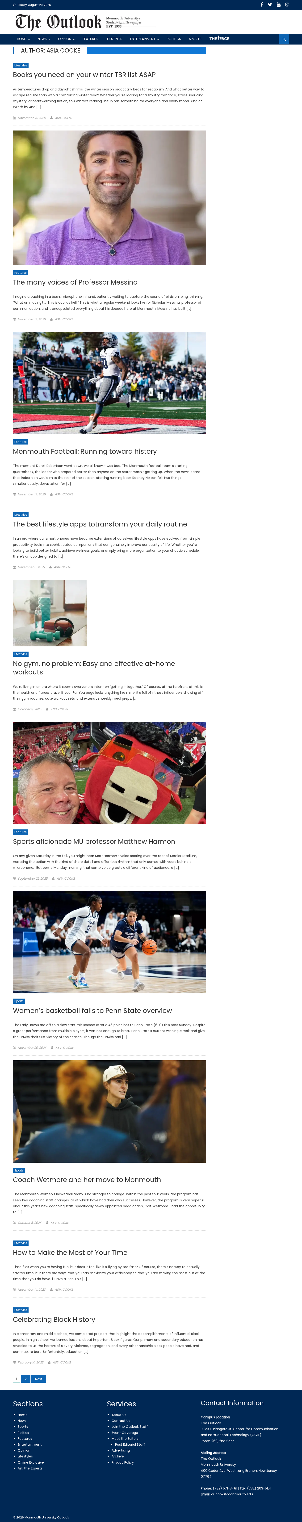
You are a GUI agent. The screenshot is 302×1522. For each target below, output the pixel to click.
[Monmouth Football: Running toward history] (109, 383)
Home (21, 39)
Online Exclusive (31, 1462)
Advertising (121, 1450)
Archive (118, 1456)
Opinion (64, 39)
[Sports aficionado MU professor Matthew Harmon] (109, 773)
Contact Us (121, 1420)
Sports (195, 39)
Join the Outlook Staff (130, 1426)
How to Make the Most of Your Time (70, 1253)
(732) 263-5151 (259, 1488)
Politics (174, 39)
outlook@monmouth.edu (232, 1494)
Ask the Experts (30, 1468)
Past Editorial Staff (130, 1444)
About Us (119, 1414)
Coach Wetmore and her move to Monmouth (87, 1180)
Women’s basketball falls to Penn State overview (92, 1011)
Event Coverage (125, 1432)
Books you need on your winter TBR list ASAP (84, 75)
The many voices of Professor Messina (75, 282)
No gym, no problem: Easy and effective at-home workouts (94, 668)
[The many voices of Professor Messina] (109, 198)
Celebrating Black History (54, 1319)
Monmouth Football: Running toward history (85, 451)
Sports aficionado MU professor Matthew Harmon (94, 841)
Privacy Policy (123, 1462)
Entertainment (142, 39)
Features (90, 39)
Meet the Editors (125, 1438)
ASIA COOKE (64, 118)
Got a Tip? (218, 40)
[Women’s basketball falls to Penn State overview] (109, 942)
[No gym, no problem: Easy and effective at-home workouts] (109, 613)
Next (38, 1379)
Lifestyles (114, 39)
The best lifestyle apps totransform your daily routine (100, 524)
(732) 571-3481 (225, 1488)
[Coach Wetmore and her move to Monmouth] (109, 1111)
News (42, 39)
